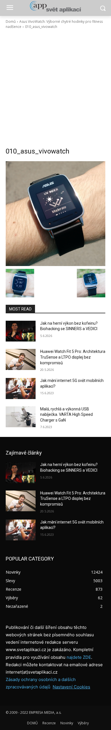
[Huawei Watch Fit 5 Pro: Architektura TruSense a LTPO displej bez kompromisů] (21, 359)
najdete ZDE (79, 657)
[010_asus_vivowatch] (55, 213)
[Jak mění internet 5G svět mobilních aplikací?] (21, 388)
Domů (11, 21)
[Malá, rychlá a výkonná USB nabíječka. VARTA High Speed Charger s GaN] (21, 417)
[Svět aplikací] (55, 7)
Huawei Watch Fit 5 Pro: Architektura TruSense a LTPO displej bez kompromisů (72, 357)
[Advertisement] (55, 88)
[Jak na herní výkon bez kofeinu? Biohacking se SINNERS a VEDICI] (21, 331)
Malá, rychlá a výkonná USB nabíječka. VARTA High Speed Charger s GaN (66, 414)
